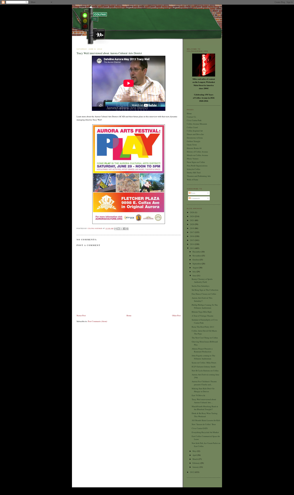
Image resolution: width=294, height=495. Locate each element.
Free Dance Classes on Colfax (204, 293)
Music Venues (192, 158)
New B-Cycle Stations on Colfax (205, 370)
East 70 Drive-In (198, 395)
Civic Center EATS (199, 428)
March (195, 459)
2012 (192, 472)
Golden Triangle (193, 141)
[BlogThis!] (118, 228)
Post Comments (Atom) (97, 321)
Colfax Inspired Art (195, 130)
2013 (192, 248)
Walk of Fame (192, 179)
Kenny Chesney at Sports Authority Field (202, 280)
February (196, 463)
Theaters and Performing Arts (199, 176)
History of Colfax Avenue (197, 151)
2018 (192, 228)
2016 (192, 236)
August (195, 267)
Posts (192, 193)
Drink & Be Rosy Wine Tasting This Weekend (204, 415)
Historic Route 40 (194, 148)
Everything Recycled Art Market (205, 432)
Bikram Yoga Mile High (202, 311)
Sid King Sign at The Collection (205, 290)
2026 (192, 212)
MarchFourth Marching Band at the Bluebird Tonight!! (205, 408)
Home (128, 315)
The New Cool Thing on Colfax (205, 337)
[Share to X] (121, 228)
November (197, 255)
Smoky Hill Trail (194, 172)
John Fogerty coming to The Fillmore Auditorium (203, 357)
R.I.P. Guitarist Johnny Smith (204, 366)
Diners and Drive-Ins (195, 134)
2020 (192, 224)
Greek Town (192, 144)
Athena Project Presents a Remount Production (202, 350)
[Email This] (115, 228)
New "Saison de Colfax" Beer (204, 424)
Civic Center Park (194, 120)
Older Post (176, 315)
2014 (192, 244)
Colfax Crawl (192, 127)
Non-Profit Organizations (197, 165)
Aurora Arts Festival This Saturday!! (202, 299)
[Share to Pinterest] (127, 228)
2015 (192, 240)
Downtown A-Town (195, 137)
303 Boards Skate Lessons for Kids (206, 420)
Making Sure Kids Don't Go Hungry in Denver (203, 390)
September (197, 263)
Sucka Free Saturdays (200, 286)
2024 (192, 216)
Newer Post (81, 315)
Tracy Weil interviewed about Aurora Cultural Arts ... (204, 401)
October (196, 259)
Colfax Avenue (95, 228)
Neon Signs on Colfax (196, 162)
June (194, 275)
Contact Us (191, 116)
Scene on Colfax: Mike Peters (204, 362)
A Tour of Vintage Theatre (202, 315)
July (194, 271)
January (195, 467)
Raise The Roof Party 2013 (203, 326)
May (194, 451)
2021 (192, 220)
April (194, 455)
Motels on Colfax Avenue (197, 155)
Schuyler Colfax (193, 169)
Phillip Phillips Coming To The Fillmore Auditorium (205, 306)
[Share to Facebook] (124, 228)
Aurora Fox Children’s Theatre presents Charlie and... (204, 383)
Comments (195, 198)
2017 (192, 232)
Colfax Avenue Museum (197, 123)
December (196, 251)
